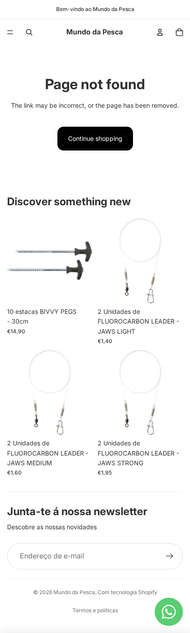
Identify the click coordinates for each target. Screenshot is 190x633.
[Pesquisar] (29, 32)
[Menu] (10, 32)
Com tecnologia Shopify (127, 592)
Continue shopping (95, 138)
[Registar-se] (169, 556)
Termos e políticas (95, 610)
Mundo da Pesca (74, 592)
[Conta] (160, 32)
